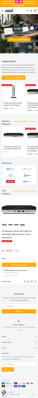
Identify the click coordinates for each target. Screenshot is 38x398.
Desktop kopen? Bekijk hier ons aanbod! (24, 121)
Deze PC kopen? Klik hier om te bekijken (24, 191)
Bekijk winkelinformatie (11, 275)
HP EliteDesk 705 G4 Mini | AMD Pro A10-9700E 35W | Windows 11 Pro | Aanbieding (17, 234)
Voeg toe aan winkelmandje (19, 265)
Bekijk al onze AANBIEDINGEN (13, 77)
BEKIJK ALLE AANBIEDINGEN (19, 39)
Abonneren (19, 311)
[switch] (3, 395)
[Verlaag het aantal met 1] (9, 258)
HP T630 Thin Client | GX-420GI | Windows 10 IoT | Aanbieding (13, 104)
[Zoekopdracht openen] (28, 11)
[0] (35, 11)
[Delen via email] (35, 281)
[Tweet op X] (31, 281)
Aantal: (4, 258)
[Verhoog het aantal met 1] (18, 258)
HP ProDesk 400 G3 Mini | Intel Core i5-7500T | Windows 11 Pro (12, 147)
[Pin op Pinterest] (28, 281)
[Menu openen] (3, 10)
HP (4, 100)
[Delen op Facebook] (25, 281)
